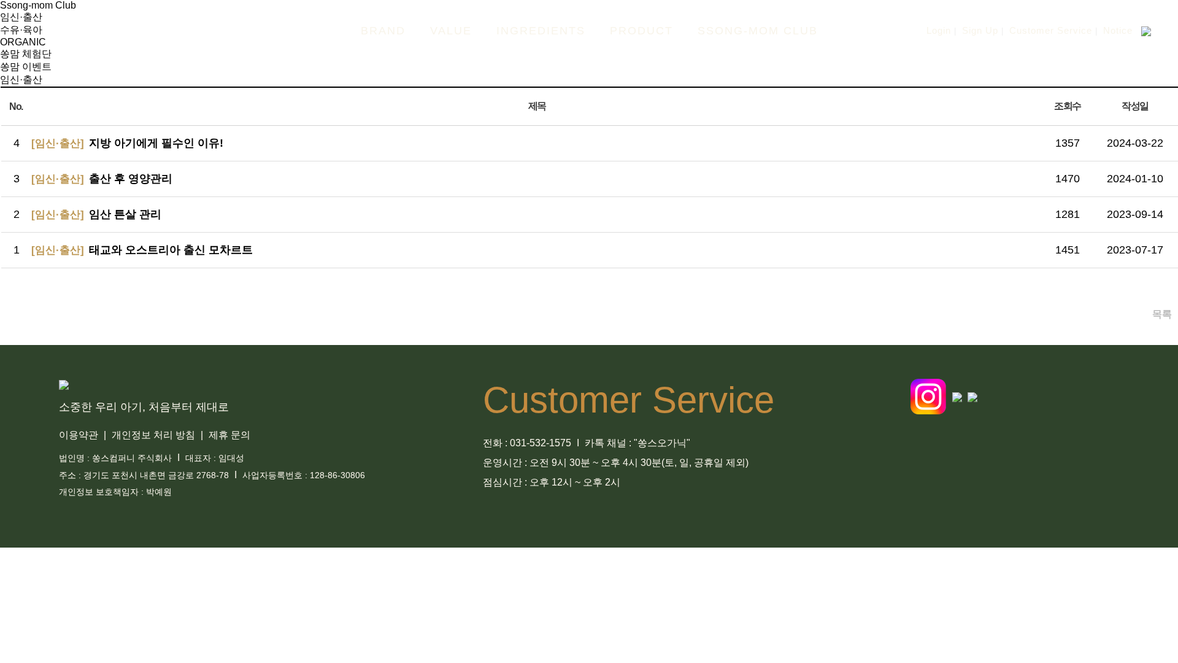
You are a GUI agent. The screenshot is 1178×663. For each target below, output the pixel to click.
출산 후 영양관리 (130, 179)
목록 (1162, 314)
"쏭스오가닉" (662, 443)
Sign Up (980, 30)
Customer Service (1050, 30)
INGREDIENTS (540, 31)
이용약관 (80, 435)
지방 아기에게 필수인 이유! (156, 143)
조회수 (1067, 106)
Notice (1118, 30)
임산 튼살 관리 (125, 214)
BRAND (383, 31)
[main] (141, 30)
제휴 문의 (231, 435)
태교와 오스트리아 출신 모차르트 (171, 250)
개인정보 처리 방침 (155, 435)
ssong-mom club (758, 31)
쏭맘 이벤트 (26, 66)
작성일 (1135, 106)
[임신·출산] (57, 143)
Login (938, 30)
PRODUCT (641, 31)
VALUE (451, 31)
